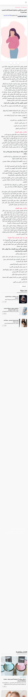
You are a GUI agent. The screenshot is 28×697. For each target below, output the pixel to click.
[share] (17, 302)
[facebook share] (11, 63)
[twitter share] (14, 63)
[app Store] (6, 3)
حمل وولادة (24, 7)
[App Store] (19, 537)
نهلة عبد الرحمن (8, 15)
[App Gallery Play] (13, 543)
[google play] (3, 3)
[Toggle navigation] (26, 2)
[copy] (18, 63)
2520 (5, 313)
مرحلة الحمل (17, 7)
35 (5, 325)
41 (5, 301)
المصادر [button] (24, 286)
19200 (5, 686)
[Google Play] (8, 537)
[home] (15, 2)
